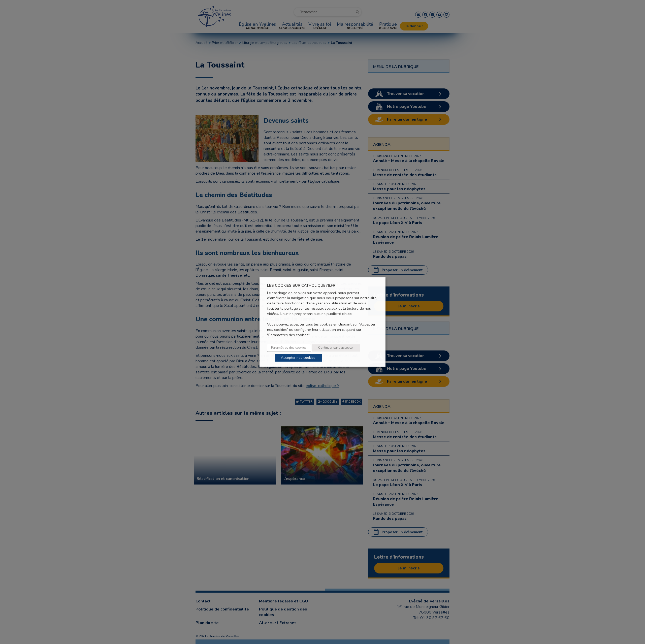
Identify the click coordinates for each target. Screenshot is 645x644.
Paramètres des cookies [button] (289, 348)
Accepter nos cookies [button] (298, 358)
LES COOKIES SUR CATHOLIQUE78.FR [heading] (301, 285)
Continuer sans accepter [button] (336, 348)
